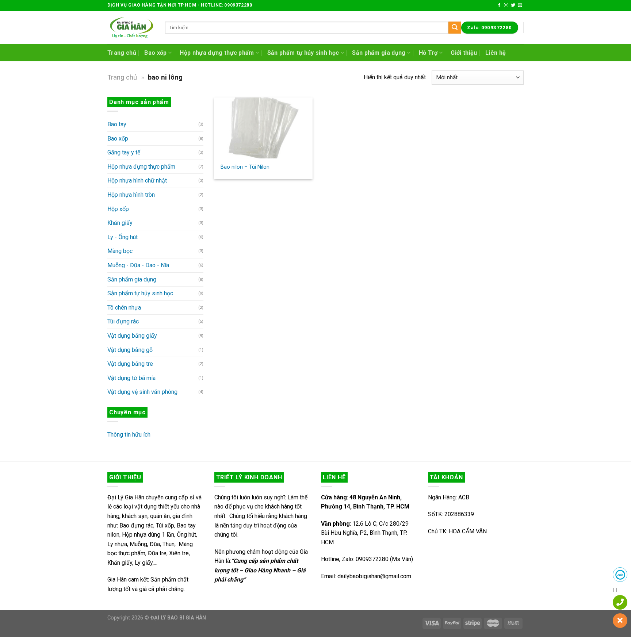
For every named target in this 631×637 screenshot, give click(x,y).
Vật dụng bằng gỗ (130, 349)
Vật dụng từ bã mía (131, 378)
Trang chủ (121, 52)
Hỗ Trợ (428, 52)
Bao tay (116, 124)
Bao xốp (155, 52)
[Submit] (454, 28)
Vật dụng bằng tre (130, 363)
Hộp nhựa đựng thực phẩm (217, 52)
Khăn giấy (120, 222)
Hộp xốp (118, 209)
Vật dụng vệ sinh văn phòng (142, 391)
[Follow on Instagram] (506, 5)
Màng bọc (120, 250)
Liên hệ (495, 52)
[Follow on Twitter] (513, 5)
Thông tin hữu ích (128, 434)
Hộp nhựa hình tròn (131, 194)
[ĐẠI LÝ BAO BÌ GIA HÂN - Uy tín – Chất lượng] (130, 27)
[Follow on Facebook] (499, 5)
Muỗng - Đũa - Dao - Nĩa (138, 265)
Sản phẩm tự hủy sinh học (303, 52)
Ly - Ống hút (122, 237)
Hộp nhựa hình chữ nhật (137, 180)
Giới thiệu (464, 52)
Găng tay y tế (123, 152)
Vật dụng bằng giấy (132, 335)
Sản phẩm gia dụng (378, 52)
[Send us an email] (520, 5)
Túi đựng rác (123, 321)
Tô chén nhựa (124, 307)
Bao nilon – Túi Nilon (245, 167)
